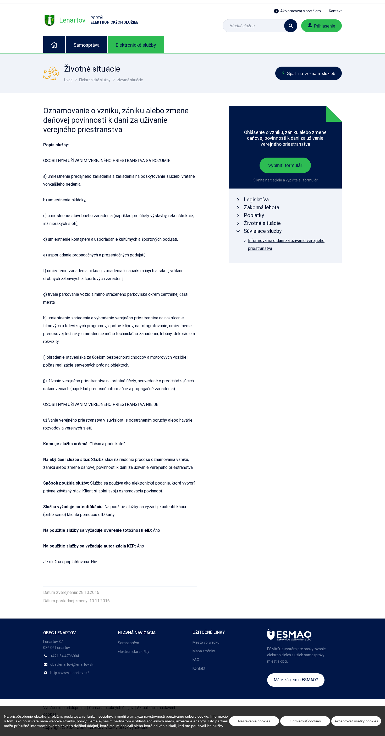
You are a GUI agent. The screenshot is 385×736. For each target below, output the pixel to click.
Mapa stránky (203, 651)
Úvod (68, 80)
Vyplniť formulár (285, 165)
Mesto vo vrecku (205, 642)
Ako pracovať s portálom (300, 11)
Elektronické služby (136, 45)
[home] (54, 44)
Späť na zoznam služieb (311, 73)
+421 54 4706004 (64, 656)
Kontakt (335, 11)
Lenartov (99, 20)
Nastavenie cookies (254, 721)
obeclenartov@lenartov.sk (71, 664)
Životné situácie (130, 80)
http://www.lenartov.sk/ (69, 673)
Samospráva (87, 45)
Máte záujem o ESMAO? (296, 679)
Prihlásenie (324, 26)
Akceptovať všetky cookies (356, 721)
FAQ (195, 660)
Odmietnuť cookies (305, 721)
